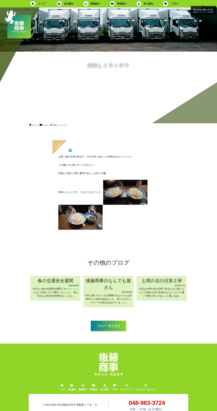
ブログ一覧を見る (108, 325)
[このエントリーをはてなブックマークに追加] (70, 150)
